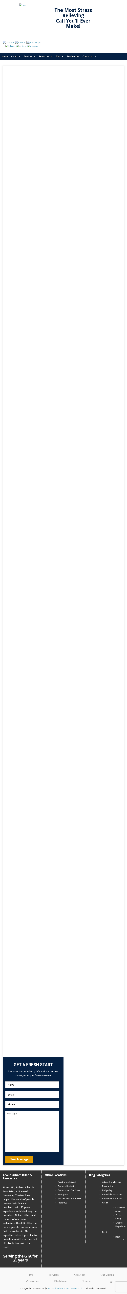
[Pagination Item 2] (61, 671)
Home (5, 56)
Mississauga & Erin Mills (69, 1198)
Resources (44, 56)
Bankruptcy (107, 1186)
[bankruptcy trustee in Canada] (109, 597)
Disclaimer (60, 1281)
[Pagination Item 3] (66, 671)
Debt (104, 1232)
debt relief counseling (27, 264)
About (14, 56)
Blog (58, 56)
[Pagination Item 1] (57, 671)
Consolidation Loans (112, 1194)
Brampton (63, 1194)
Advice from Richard (111, 1182)
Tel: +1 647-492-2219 (24, 153)
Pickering (62, 1202)
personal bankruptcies (32, 276)
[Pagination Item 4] (70, 671)
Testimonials (73, 56)
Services (28, 56)
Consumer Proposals (112, 1198)
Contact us (88, 56)
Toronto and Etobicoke (69, 1190)
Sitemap (87, 1281)
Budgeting (107, 1190)
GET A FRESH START (64, 153)
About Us (79, 1274)
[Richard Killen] (109, 604)
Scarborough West (67, 1182)
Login (110, 1281)
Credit (105, 1202)
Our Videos (107, 1274)
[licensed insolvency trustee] (109, 588)
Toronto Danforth (66, 1186)
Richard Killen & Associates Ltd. (65, 1288)
